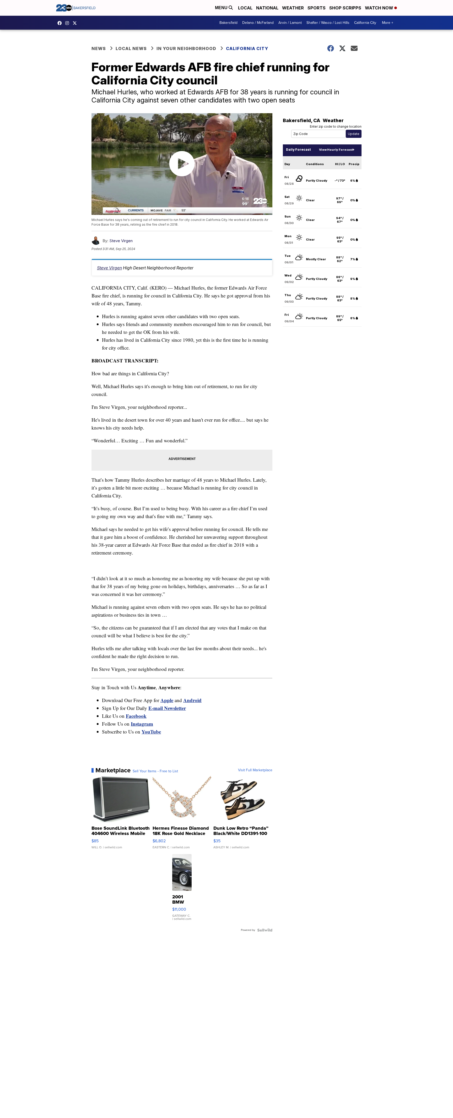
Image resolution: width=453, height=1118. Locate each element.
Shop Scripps (345, 7)
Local (245, 7)
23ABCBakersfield (60, 23)
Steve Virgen (121, 240)
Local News (131, 48)
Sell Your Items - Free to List (155, 771)
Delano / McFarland (258, 22)
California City (365, 22)
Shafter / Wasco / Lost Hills (327, 22)
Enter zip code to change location (336, 126)
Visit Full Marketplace (255, 770)
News (98, 48)
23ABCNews (68, 23)
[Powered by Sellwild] (264, 930)
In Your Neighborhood (186, 48)
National (267, 7)
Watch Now (379, 7)
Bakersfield (228, 22)
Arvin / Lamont (290, 22)
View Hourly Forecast (336, 149)
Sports (317, 7)
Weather (293, 7)
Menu (222, 8)
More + (387, 22)
